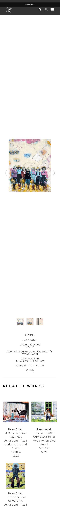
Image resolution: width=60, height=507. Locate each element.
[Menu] (52, 9)
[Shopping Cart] (46, 9)
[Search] (40, 9)
